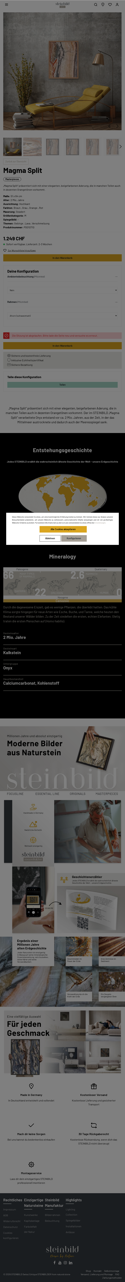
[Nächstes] (117, 126)
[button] (62, 277)
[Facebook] (55, 1263)
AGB (5, 1215)
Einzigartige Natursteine (33, 1203)
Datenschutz (10, 1226)
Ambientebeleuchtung (20, 276)
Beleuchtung (52, 1220)
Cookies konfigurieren (11, 1235)
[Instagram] (65, 1263)
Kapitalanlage (31, 1220)
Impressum (9, 1209)
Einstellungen (99, 523)
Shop (88, 1270)
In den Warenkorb (62, 257)
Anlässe (70, 1232)
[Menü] (6, 4)
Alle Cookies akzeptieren (63, 529)
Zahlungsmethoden (112, 1277)
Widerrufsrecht (12, 1221)
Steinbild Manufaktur (54, 1203)
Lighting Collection (71, 1212)
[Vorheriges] (109, 126)
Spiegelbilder (73, 1220)
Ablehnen (50, 538)
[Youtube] (60, 1263)
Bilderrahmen (52, 1214)
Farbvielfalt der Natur (30, 1229)
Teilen (62, 384)
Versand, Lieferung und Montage (97, 1274)
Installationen (73, 1226)
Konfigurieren (74, 538)
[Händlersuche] (103, 4)
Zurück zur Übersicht (15, 161)
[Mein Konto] (117, 4)
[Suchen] (95, 4)
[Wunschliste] (110, 4)
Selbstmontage (111, 1270)
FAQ (117, 1274)
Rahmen (12, 301)
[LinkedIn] (70, 1263)
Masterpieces (12, 179)
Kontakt (98, 1270)
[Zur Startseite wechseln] (62, 5)
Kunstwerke (31, 1214)
